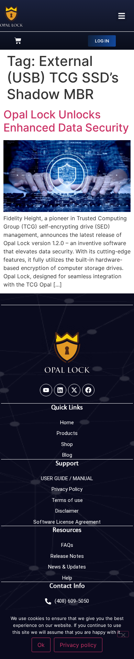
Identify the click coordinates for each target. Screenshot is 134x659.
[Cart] (18, 41)
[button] (121, 15)
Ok (41, 644)
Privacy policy (78, 644)
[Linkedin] (60, 390)
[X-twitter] (74, 390)
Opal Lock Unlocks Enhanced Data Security (66, 121)
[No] (123, 634)
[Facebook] (88, 390)
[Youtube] (46, 390)
